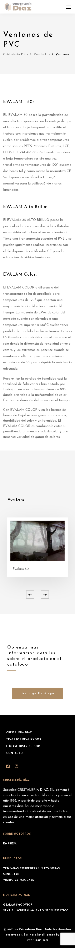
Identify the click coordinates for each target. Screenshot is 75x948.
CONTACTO (14, 753)
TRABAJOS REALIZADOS (23, 739)
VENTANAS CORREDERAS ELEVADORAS (31, 868)
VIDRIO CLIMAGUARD (18, 880)
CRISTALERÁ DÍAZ (19, 732)
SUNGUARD (11, 874)
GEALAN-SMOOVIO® (17, 905)
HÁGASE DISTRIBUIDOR (23, 746)
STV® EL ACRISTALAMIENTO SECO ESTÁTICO (36, 911)
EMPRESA (10, 844)
